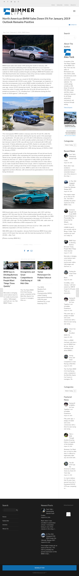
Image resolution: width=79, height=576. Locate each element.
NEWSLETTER (39, 568)
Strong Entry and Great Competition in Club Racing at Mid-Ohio (27, 277)
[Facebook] (7, 1)
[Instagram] (18, 1)
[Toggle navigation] (74, 11)
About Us (73, 5)
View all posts (68, 107)
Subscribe (59, 5)
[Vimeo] (11, 1)
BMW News (26, 32)
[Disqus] (28, 335)
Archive (66, 5)
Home (53, 5)
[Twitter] (4, 1)
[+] (10, 265)
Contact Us (73, 24)
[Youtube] (14, 1)
